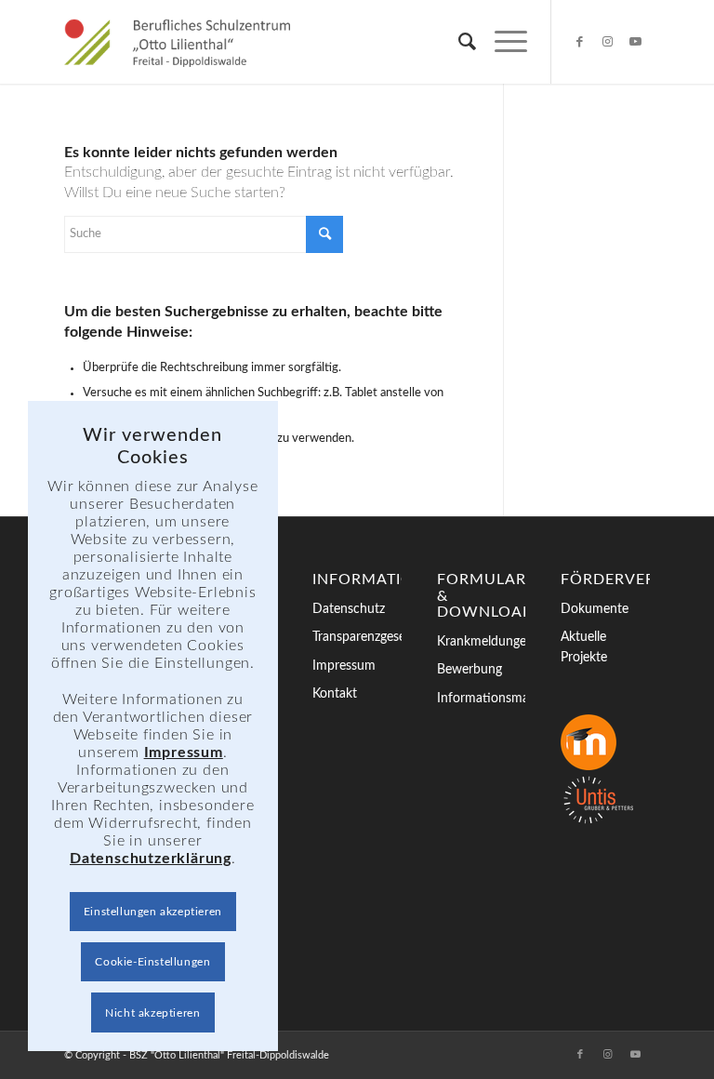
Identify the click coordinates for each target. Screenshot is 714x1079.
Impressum (344, 666)
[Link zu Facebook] (580, 42)
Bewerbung (469, 669)
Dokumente (594, 609)
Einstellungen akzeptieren (153, 911)
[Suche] (458, 42)
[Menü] (501, 42)
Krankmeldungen (481, 641)
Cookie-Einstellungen (152, 961)
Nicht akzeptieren (152, 1013)
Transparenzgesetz (357, 637)
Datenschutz (348, 609)
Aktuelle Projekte (584, 647)
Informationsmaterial (481, 698)
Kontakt (334, 693)
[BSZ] (177, 42)
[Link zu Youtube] (636, 42)
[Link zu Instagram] (608, 42)
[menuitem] (458, 42)
